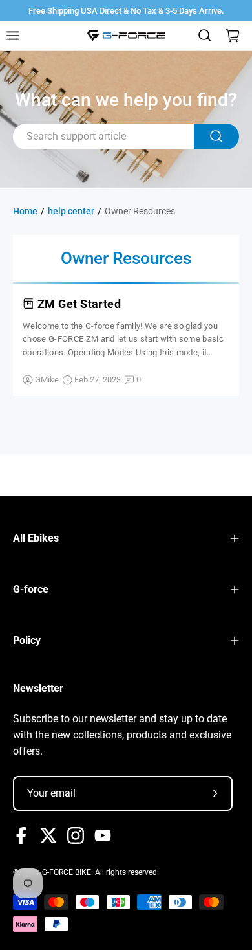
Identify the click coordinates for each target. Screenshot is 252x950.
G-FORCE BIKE (66, 872)
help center (71, 211)
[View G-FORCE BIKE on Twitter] (48, 835)
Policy (27, 640)
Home (25, 211)
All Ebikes (36, 538)
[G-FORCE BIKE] (126, 35)
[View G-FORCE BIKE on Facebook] (21, 835)
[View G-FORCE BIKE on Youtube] (102, 835)
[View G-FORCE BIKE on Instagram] (75, 835)
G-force (30, 589)
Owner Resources (140, 211)
